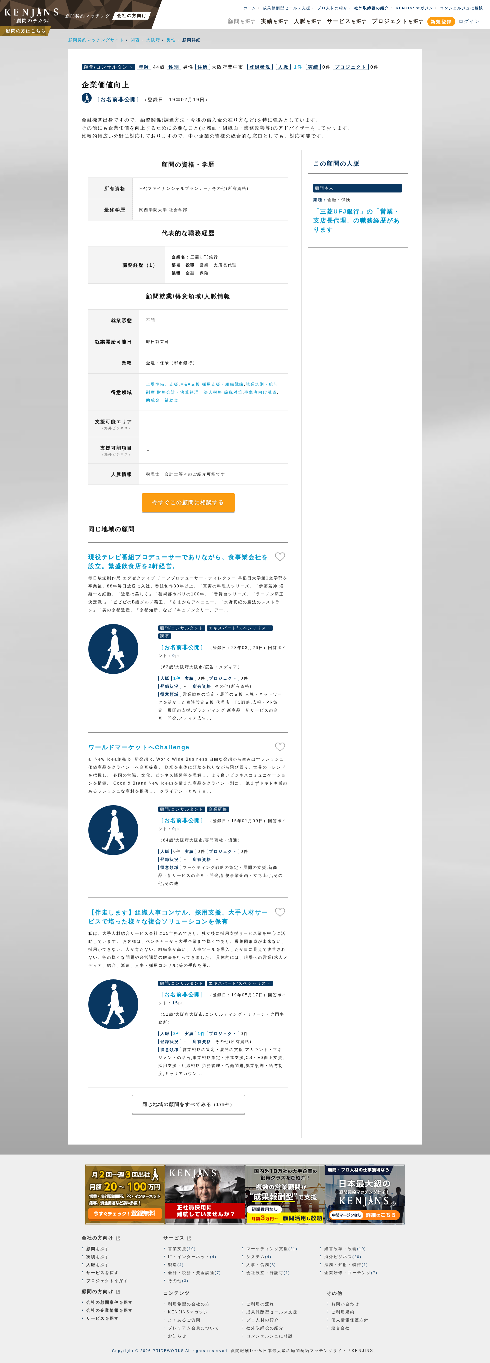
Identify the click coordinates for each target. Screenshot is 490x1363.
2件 (177, 1033)
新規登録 (441, 21)
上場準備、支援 (162, 384)
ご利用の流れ (260, 1304)
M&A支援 (190, 384)
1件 (298, 67)
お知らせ (177, 1336)
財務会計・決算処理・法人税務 (189, 392)
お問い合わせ (345, 1304)
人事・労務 (258, 1264)
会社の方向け (98, 1237)
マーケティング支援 (267, 1248)
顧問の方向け (98, 1291)
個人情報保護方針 (350, 1320)
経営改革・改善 (340, 1248)
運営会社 (340, 1328)
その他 (175, 1280)
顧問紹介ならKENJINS (31, 15)
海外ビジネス (338, 1256)
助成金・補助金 (162, 400)
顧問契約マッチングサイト (96, 40)
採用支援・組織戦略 (223, 384)
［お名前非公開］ (113, 649)
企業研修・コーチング (347, 1272)
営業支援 (177, 1248)
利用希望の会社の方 (189, 1304)
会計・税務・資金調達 (191, 1272)
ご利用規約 (343, 1312)
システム (255, 1256)
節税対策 (233, 392)
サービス (174, 1237)
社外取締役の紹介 (371, 8)
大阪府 (153, 40)
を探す (242, 21)
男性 (171, 40)
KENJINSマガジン (414, 8)
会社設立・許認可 (265, 1272)
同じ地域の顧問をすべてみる (188, 1104)
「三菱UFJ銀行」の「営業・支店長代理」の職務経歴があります (356, 220)
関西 (135, 40)
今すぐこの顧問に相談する (188, 502)
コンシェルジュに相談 (461, 8)
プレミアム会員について (193, 1328)
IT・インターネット (189, 1256)
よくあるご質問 (184, 1320)
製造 (172, 1264)
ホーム (249, 8)
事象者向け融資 (260, 392)
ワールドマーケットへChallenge (139, 747)
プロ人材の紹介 (332, 8)
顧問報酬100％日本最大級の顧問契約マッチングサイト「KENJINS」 (304, 1350)
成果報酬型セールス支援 (287, 8)
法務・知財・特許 (343, 1264)
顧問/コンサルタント (108, 67)
